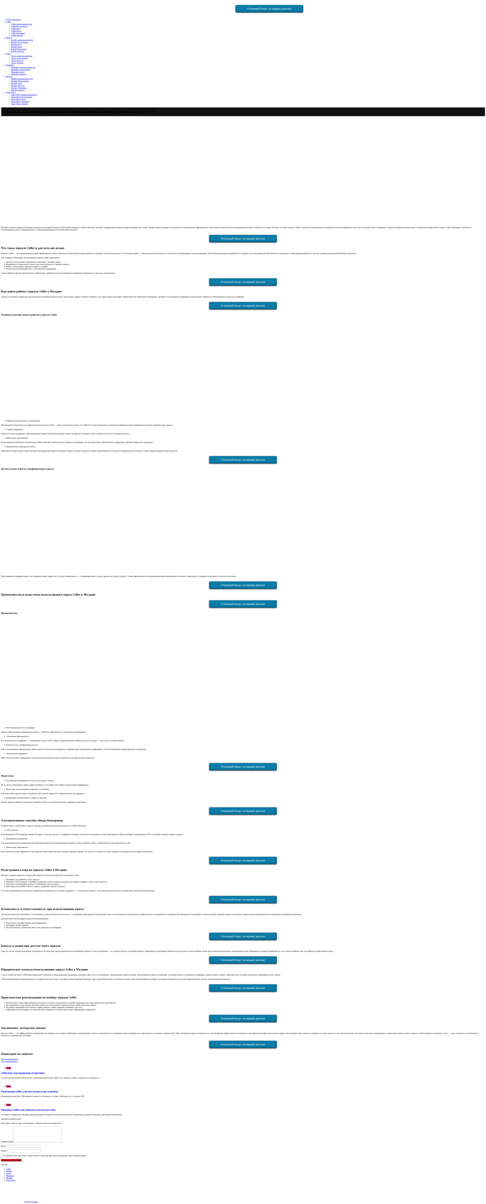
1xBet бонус (16, 31)
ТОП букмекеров (13, 19)
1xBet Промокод (18, 33)
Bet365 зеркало (17, 51)
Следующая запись (9, 1061)
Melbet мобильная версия (22, 79)
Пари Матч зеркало (19, 104)
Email (4, 1151)
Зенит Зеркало (17, 63)
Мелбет (9, 76)
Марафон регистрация (20, 70)
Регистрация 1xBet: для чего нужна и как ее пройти (29, 1091)
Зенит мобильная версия (21, 56)
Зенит (8, 54)
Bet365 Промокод (18, 49)
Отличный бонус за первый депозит (269, 8)
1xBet (8, 22)
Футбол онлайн (31, 1202)
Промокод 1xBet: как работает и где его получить (28, 1109)
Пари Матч (11, 92)
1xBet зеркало (17, 35)
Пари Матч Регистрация (21, 97)
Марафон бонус (18, 72)
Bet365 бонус (17, 47)
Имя (3, 1146)
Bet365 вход (16, 45)
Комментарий (7, 1142)
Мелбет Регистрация (20, 81)
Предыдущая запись (9, 1059)
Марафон (10, 65)
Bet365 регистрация (19, 42)
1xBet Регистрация (19, 26)
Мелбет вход (16, 83)
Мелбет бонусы (18, 86)
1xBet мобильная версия (21, 24)
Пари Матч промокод (20, 101)
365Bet (9, 1171)
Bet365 (9, 38)
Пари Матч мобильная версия (24, 95)
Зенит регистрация (19, 58)
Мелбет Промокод (19, 88)
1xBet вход (15, 29)
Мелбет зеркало (18, 90)
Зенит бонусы (17, 60)
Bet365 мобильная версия (22, 40)
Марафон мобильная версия (23, 67)
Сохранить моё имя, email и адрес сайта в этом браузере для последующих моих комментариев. (45, 1156)
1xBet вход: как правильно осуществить (23, 1073)
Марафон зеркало (18, 74)
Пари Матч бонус (18, 99)
